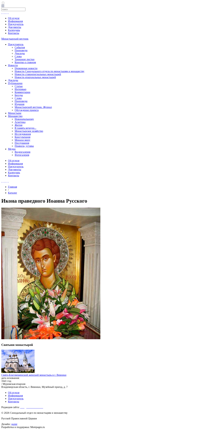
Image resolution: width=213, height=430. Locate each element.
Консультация (22, 137)
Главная (12, 186)
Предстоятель (15, 44)
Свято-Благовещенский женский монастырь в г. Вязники (33, 375)
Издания (19, 104)
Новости (13, 65)
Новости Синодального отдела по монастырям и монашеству (49, 71)
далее (14, 424)
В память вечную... (25, 128)
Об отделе (13, 18)
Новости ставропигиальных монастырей (38, 74)
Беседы (19, 95)
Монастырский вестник (14, 38)
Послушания (22, 143)
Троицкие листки (24, 59)
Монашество (15, 116)
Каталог (12, 192)
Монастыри (14, 113)
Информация (15, 21)
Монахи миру (22, 140)
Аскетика (20, 122)
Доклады (20, 53)
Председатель (15, 24)
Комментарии (22, 92)
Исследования (23, 134)
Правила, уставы (24, 146)
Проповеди (21, 50)
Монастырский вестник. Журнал (33, 107)
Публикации (15, 83)
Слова (18, 56)
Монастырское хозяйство (29, 131)
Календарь (14, 30)
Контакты (13, 33)
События (20, 47)
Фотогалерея (22, 155)
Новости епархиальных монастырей (35, 77)
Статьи (19, 86)
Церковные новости (26, 68)
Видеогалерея (22, 152)
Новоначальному (24, 119)
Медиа (11, 149)
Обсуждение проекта (27, 110)
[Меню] (2, 6)
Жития (18, 125)
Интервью (20, 89)
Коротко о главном (25, 62)
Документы (14, 27)
